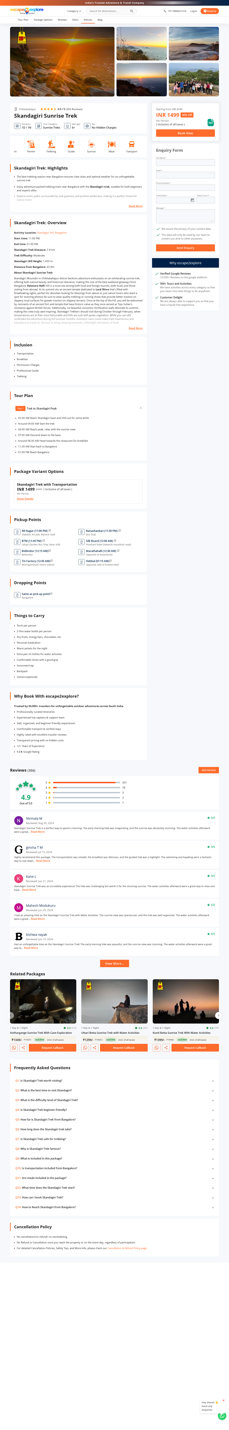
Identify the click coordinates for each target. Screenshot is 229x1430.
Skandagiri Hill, (45, 232)
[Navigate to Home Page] (27, 11)
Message (160, 208)
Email (159, 170)
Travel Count (203, 195)
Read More (136, 206)
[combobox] (109, 11)
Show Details (25, 499)
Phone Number (163, 183)
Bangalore (61, 232)
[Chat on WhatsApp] (14, 1048)
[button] (23, 20)
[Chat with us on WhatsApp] (222, 1416)
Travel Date (161, 195)
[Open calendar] (192, 200)
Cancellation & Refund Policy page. (127, 1248)
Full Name (161, 158)
